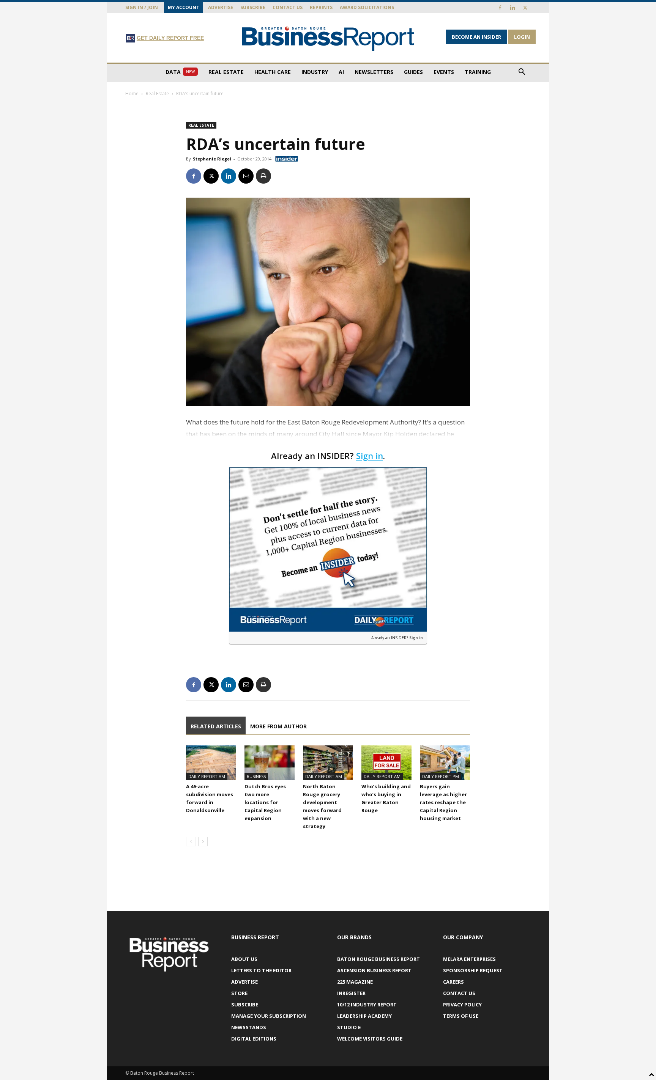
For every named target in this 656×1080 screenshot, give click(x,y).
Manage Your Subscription (268, 1015)
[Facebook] (500, 7)
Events (444, 71)
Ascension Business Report (374, 970)
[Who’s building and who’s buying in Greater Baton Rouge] (386, 762)
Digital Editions (253, 1038)
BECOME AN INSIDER (476, 36)
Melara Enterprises (469, 959)
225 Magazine (355, 981)
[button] (521, 72)
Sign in (369, 455)
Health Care (272, 71)
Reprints (321, 7)
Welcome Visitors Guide (369, 1038)
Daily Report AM (206, 776)
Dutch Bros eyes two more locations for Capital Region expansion (265, 802)
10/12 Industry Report (367, 1004)
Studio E (349, 1027)
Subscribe (252, 7)
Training (478, 71)
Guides (413, 71)
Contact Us (288, 7)
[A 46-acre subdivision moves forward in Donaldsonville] (211, 762)
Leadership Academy (364, 1015)
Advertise (220, 7)
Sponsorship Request (473, 970)
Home (132, 93)
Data (180, 71)
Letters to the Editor (261, 970)
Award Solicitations (367, 7)
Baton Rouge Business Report (378, 959)
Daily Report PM (440, 776)
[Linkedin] (512, 7)
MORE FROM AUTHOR (278, 726)
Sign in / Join (141, 7)
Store (239, 993)
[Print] (263, 176)
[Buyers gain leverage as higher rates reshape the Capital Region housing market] (445, 762)
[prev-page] (191, 841)
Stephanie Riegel (212, 159)
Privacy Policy (462, 1004)
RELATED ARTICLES (216, 726)
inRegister (351, 993)
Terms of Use (460, 1015)
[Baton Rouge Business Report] (328, 38)
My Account (183, 7)
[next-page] (203, 841)
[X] (525, 7)
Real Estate (226, 71)
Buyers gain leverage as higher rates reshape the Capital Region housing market (443, 802)
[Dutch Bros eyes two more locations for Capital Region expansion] (269, 762)
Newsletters (374, 71)
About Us (244, 959)
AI (341, 71)
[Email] (246, 176)
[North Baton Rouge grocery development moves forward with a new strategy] (328, 762)
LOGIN (522, 36)
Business (256, 776)
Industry (314, 71)
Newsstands (248, 1027)
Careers (453, 981)
